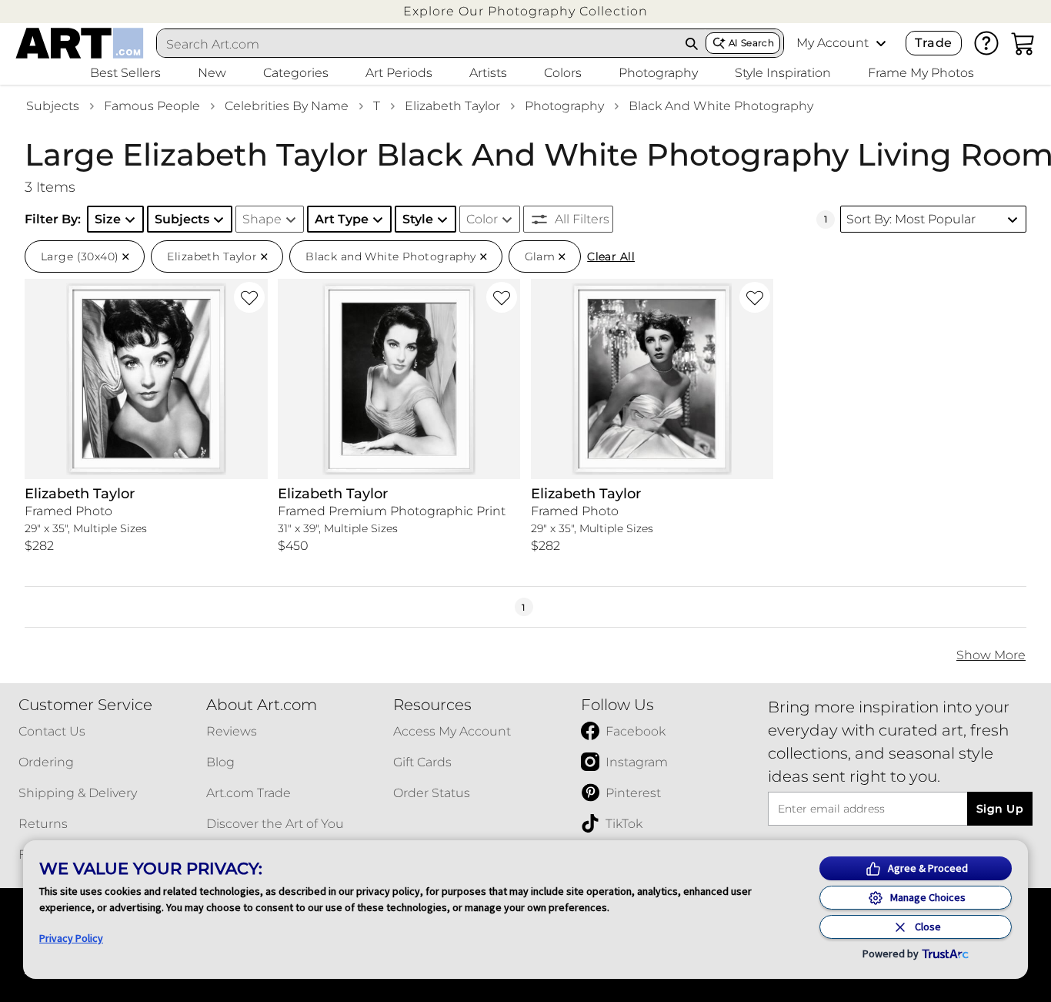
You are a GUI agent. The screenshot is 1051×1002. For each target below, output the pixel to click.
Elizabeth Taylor (452, 106)
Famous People (152, 106)
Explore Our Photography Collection (525, 11)
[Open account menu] (881, 43)
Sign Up (999, 809)
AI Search (751, 43)
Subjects (52, 106)
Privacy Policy (71, 938)
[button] (525, 11)
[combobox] (417, 44)
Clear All (611, 256)
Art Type (342, 219)
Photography (564, 106)
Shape (262, 219)
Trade (933, 42)
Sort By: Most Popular (911, 219)
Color (482, 219)
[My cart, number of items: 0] (1023, 43)
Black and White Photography (721, 106)
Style (417, 219)
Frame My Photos (921, 72)
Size (108, 219)
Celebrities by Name (287, 106)
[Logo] (79, 43)
